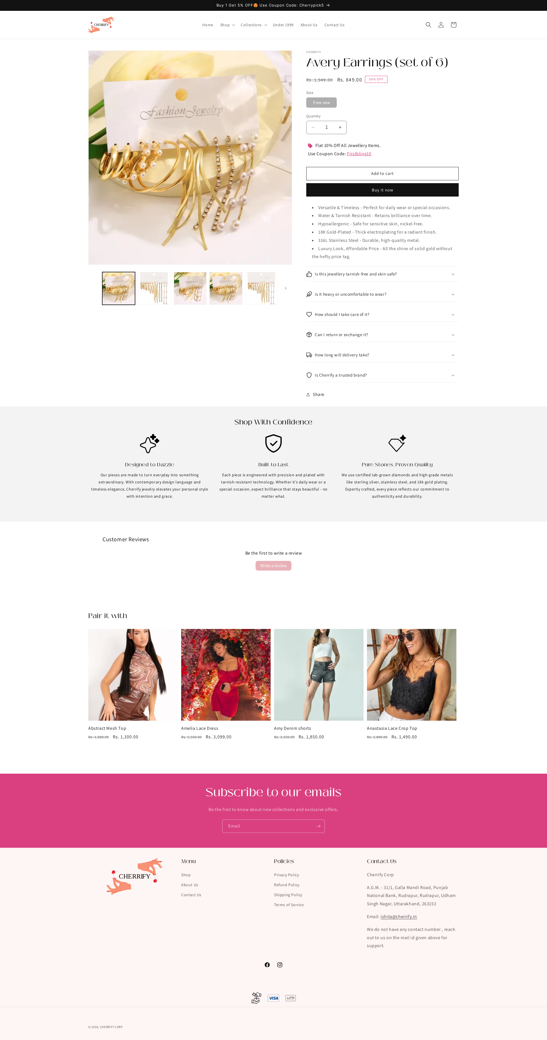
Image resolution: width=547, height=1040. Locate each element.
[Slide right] (285, 288)
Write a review (273, 566)
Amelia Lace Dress (199, 728)
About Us (189, 884)
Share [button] (318, 394)
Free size (321, 102)
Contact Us (191, 894)
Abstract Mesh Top (107, 728)
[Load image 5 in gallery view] (261, 288)
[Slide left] (94, 288)
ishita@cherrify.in (399, 917)
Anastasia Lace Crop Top (392, 728)
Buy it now (382, 190)
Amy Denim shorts (292, 728)
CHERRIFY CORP (111, 1027)
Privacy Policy (286, 874)
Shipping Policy (288, 894)
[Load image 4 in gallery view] (225, 288)
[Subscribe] (318, 826)
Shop (186, 874)
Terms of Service (289, 904)
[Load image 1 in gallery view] (118, 288)
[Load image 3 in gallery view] (190, 288)
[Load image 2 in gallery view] (154, 288)
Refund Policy (286, 884)
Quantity (313, 116)
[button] (227, 25)
